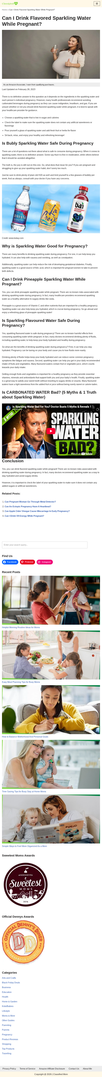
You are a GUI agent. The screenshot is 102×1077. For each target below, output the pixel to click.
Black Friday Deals (11, 982)
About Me (87, 1069)
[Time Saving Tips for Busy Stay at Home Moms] (51, 765)
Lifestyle (6, 1011)
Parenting (6, 1025)
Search (94, 545)
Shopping (6, 1044)
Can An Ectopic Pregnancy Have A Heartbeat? (28, 506)
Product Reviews (10, 1039)
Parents (5, 1030)
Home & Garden (9, 1001)
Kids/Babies (7, 1006)
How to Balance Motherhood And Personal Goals (25, 737)
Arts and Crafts (9, 978)
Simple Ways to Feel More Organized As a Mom (24, 846)
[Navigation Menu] (97, 3)
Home (4, 10)
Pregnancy (7, 1034)
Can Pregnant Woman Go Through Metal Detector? (30, 502)
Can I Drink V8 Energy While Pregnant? (24, 516)
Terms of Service (27, 1069)
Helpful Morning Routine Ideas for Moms (21, 627)
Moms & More (8, 1016)
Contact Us (74, 1069)
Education (7, 992)
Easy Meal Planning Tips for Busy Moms (21, 682)
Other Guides (8, 1020)
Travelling (6, 1053)
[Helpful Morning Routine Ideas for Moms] (51, 601)
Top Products (8, 1049)
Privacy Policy (9, 1069)
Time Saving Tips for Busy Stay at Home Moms (24, 791)
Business (6, 987)
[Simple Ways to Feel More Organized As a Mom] (51, 820)
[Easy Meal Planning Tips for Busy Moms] (51, 656)
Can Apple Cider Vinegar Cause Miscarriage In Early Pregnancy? (37, 511)
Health (5, 997)
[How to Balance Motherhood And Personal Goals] (51, 710)
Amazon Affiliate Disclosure (52, 1069)
